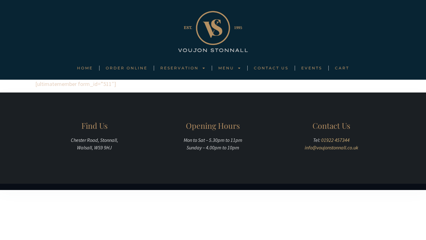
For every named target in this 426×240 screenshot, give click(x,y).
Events (311, 68)
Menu (226, 68)
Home (85, 68)
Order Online (127, 68)
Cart (342, 68)
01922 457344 (335, 140)
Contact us (271, 68)
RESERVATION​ (179, 68)
